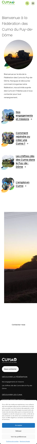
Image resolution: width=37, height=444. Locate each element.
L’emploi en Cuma (22, 184)
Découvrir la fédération (14, 377)
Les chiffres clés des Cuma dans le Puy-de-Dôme (25, 161)
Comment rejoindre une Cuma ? (13, 399)
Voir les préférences (18, 437)
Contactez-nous (18, 324)
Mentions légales (25, 441)
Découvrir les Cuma (12, 395)
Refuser (18, 431)
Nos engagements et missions (24, 115)
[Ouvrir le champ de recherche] (27, 3)
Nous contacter (10, 369)
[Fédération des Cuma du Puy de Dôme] (8, 3)
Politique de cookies (12, 441)
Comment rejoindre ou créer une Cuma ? (23, 138)
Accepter (18, 425)
